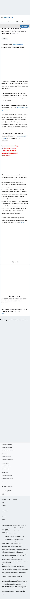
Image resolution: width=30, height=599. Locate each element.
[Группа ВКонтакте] (3, 490)
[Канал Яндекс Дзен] (10, 490)
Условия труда (5, 510)
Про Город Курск (5, 463)
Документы (4, 21)
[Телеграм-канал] (8, 490)
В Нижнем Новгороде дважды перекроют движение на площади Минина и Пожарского (14, 301)
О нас (3, 502)
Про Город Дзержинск (7, 444)
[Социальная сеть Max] (3, 493)
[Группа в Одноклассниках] (5, 490)
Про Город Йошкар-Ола (7, 459)
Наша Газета (4, 453)
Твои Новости (5, 472)
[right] (28, 22)
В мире (24, 21)
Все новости (11, 21)
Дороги (4, 38)
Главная (3, 519)
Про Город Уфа (5, 468)
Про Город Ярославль (7, 475)
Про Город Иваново (6, 456)
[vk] (12, 262)
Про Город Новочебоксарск (8, 450)
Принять (24, 26)
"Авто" (22, 222)
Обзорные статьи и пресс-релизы (9, 499)
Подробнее (4, 573)
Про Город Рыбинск (6, 466)
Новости (4, 516)
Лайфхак (18, 21)
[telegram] (17, 262)
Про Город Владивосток (7, 478)
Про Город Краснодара (7, 482)
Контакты (4, 505)
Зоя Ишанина (18, 44)
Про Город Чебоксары (7, 447)
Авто (3, 513)
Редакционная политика (7, 508)
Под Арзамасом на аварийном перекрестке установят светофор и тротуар (14, 311)
